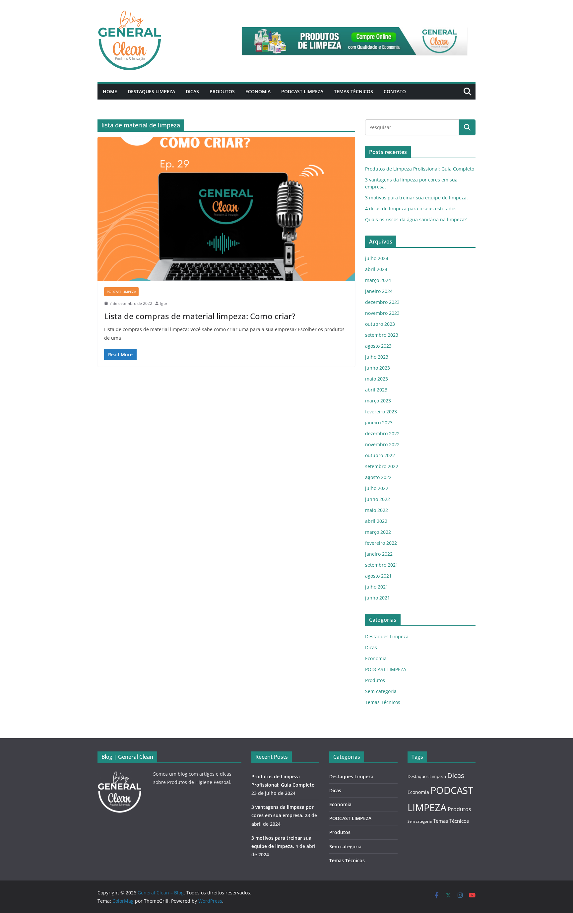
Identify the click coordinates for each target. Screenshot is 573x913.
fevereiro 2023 (381, 411)
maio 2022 (376, 510)
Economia (258, 91)
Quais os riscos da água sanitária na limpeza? (416, 219)
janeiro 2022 (379, 554)
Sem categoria (381, 691)
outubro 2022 (380, 455)
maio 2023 (376, 379)
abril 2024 (376, 269)
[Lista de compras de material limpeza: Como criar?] (226, 208)
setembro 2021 (381, 565)
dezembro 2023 (382, 302)
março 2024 (378, 280)
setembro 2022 (381, 466)
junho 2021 (377, 598)
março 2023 (378, 400)
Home (110, 91)
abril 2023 (376, 389)
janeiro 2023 (379, 422)
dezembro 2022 (382, 433)
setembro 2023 (381, 335)
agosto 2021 (378, 576)
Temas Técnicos (353, 91)
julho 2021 (376, 587)
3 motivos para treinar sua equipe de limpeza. (416, 197)
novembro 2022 (382, 444)
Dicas (192, 91)
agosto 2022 (378, 477)
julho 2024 (376, 258)
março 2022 (378, 532)
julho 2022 (376, 488)
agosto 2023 (378, 346)
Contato (395, 91)
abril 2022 (376, 521)
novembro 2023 (382, 313)
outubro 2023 (380, 324)
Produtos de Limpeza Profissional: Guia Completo (419, 169)
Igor (163, 303)
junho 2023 (377, 368)
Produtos (222, 91)
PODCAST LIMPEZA (302, 91)
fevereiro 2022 (381, 543)
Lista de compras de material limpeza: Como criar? (199, 316)
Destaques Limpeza (151, 91)
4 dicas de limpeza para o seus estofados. (411, 208)
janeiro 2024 (379, 291)
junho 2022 (377, 499)
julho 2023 (376, 357)
